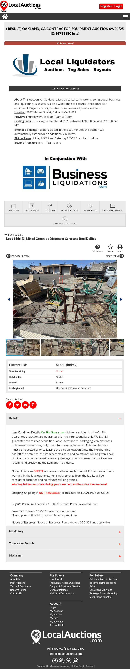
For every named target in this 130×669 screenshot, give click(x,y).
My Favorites (56, 621)
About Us (15, 579)
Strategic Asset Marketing (103, 593)
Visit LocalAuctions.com (62, 593)
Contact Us (16, 593)
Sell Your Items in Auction (103, 579)
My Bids (54, 618)
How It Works (57, 579)
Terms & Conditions (20, 586)
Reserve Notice (18, 590)
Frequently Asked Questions (65, 582)
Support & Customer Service (65, 586)
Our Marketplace (59, 590)
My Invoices (56, 614)
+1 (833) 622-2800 (71, 648)
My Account (56, 611)
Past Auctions (17, 582)
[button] (65, 299)
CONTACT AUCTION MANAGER (65, 88)
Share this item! (14, 399)
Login (53, 607)
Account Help (57, 625)
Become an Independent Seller (103, 584)
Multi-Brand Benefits (101, 597)
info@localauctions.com (66, 654)
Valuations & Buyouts (101, 590)
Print (120, 251)
